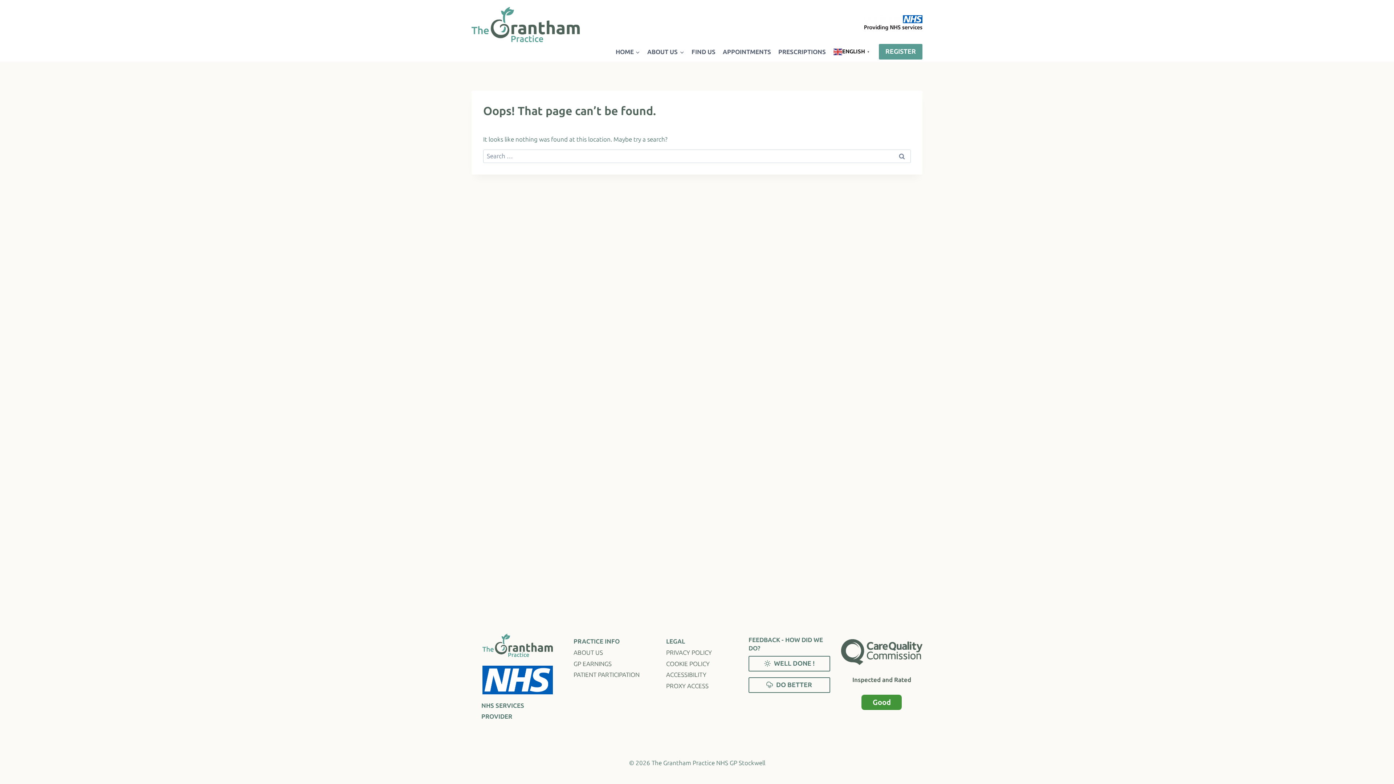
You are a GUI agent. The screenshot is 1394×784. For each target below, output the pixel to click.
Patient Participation (607, 674)
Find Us (704, 52)
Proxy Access (687, 686)
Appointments (747, 52)
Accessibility (686, 674)
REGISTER (900, 52)
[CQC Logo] (881, 652)
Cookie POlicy (688, 663)
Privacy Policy (689, 652)
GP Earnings (593, 663)
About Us (588, 652)
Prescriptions (802, 52)
